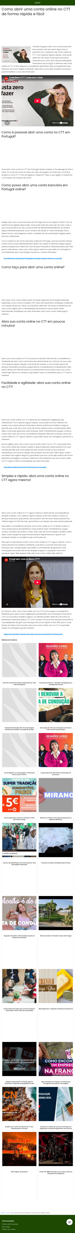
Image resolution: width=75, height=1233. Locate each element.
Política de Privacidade (10, 1224)
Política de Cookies (8, 1229)
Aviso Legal (6, 1227)
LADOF (38, 2)
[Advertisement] (37, 30)
